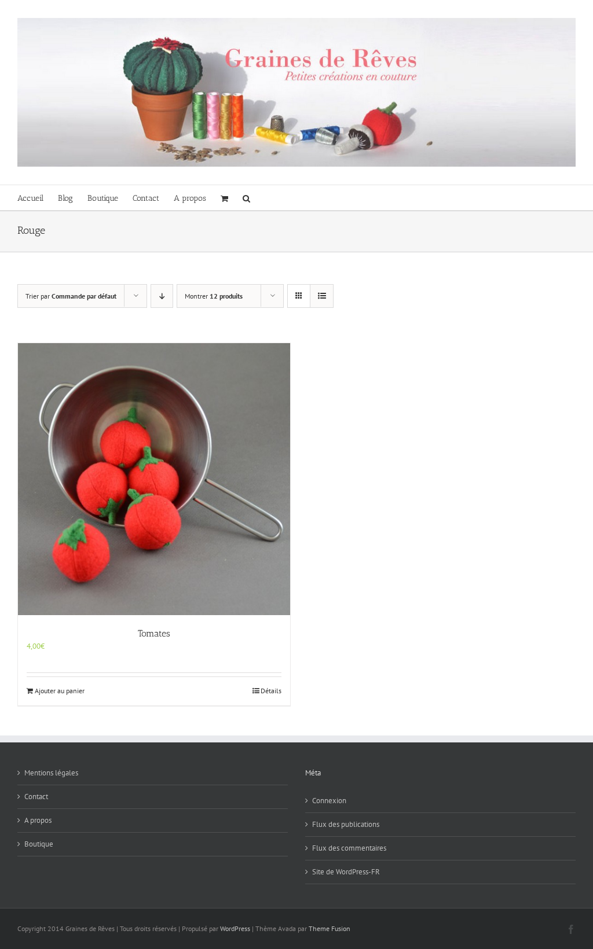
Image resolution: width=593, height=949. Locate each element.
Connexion (329, 800)
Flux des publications (345, 824)
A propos (38, 820)
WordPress (235, 928)
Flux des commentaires (349, 848)
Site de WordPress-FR (346, 872)
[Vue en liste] (321, 296)
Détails (271, 690)
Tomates (154, 633)
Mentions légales (51, 773)
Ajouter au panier (60, 690)
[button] (246, 197)
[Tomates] (154, 479)
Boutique (38, 844)
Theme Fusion (329, 928)
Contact (36, 796)
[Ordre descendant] (162, 296)
